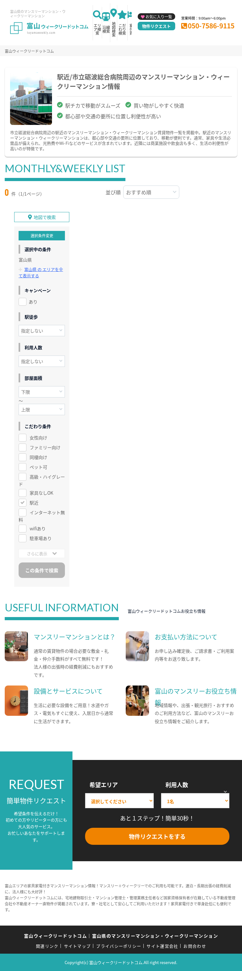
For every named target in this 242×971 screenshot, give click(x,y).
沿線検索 (106, 29)
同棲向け (38, 457)
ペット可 (38, 467)
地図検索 (114, 29)
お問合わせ (194, 946)
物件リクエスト (156, 26)
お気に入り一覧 (159, 16)
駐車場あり (41, 538)
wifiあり (38, 528)
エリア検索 (97, 29)
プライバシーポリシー (118, 946)
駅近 (34, 502)
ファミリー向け (45, 447)
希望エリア (103, 784)
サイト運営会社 (162, 946)
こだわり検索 (122, 29)
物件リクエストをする (157, 836)
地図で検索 (45, 217)
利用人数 (176, 784)
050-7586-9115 (211, 25)
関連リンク (47, 946)
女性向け (38, 437)
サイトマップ (77, 946)
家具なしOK (41, 493)
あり (33, 301)
